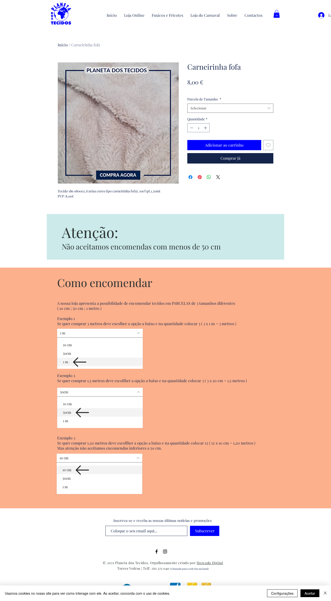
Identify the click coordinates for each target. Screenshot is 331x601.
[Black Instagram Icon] (165, 551)
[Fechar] (325, 593)
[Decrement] (191, 127)
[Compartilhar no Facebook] (190, 177)
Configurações (282, 593)
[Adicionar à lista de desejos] (268, 145)
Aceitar (310, 593)
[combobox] (230, 108)
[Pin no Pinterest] (200, 177)
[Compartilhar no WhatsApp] (209, 177)
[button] (276, 14)
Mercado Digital (210, 562)
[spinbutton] (198, 127)
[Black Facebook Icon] (156, 551)
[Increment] (206, 127)
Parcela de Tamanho (204, 99)
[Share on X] (218, 177)
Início (63, 44)
